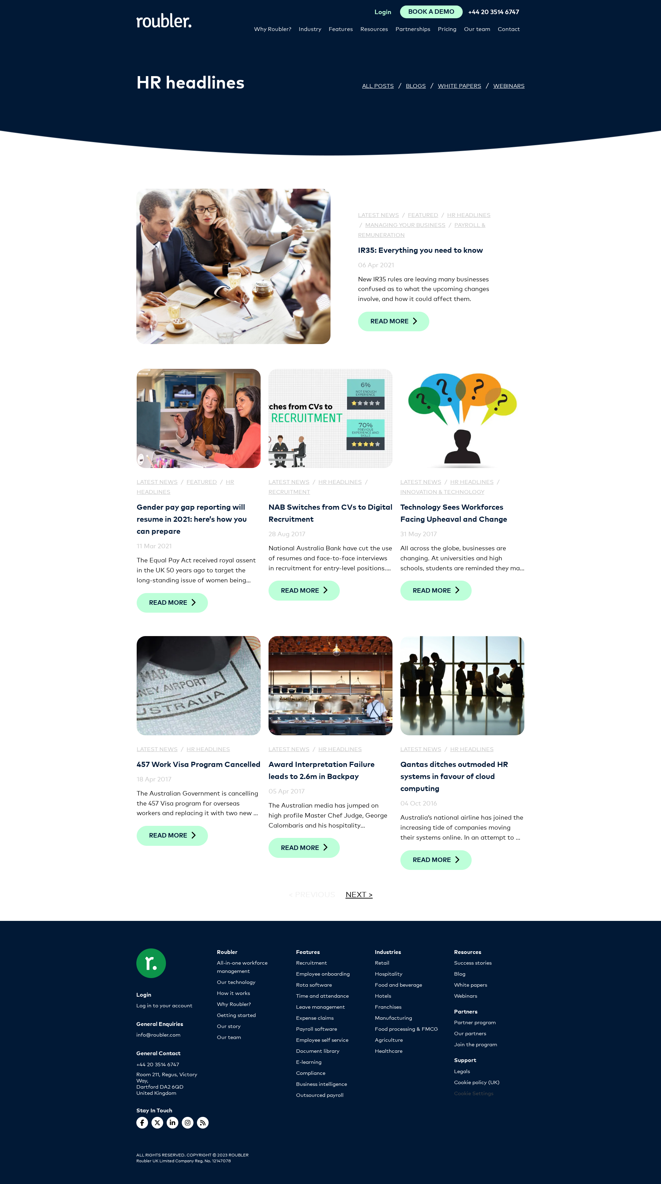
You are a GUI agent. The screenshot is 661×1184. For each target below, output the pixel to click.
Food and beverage (398, 984)
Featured (423, 214)
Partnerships (413, 28)
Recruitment (289, 491)
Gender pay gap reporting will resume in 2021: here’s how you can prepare (192, 518)
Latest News (378, 214)
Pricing (447, 28)
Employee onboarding (323, 973)
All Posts (378, 85)
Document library (317, 1050)
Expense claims (315, 1017)
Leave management (320, 1006)
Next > (359, 894)
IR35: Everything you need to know (420, 249)
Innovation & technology (442, 491)
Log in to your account (164, 1005)
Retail (382, 962)
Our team (477, 28)
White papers (470, 984)
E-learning (309, 1061)
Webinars (509, 85)
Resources (374, 28)
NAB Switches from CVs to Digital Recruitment (330, 512)
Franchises (388, 1006)
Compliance (310, 1072)
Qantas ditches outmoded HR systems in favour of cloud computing (454, 775)
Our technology (236, 981)
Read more (389, 320)
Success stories (473, 962)
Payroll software (316, 1028)
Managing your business (405, 224)
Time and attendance (322, 995)
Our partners (470, 1033)
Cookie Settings (473, 1093)
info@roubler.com (158, 1034)
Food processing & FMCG (406, 1028)
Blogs (416, 85)
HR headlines (469, 214)
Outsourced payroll (320, 1094)
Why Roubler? (272, 28)
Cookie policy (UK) (477, 1082)
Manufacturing (393, 1017)
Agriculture (389, 1039)
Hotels (383, 995)
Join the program (475, 1044)
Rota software (314, 984)
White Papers (459, 85)
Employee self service (322, 1039)
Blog (459, 973)
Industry (310, 28)
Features (341, 28)
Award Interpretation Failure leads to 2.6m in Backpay (322, 769)
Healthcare (388, 1050)
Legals (462, 1071)
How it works (233, 992)
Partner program (475, 1022)
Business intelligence (321, 1083)
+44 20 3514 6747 (493, 11)
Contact (509, 28)
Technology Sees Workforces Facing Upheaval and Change (453, 512)
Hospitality (388, 973)
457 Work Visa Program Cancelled (199, 763)
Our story (229, 1025)
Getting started (236, 1014)
